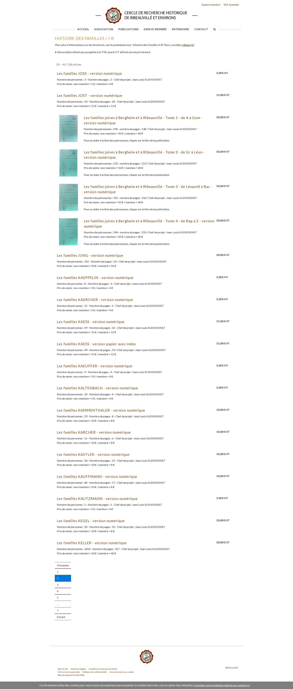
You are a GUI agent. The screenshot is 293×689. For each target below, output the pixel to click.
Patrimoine (180, 29)
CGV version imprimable (69, 672)
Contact (201, 29)
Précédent (63, 565)
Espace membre (211, 4)
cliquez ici (188, 44)
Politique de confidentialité (94, 672)
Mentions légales (78, 669)
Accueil (83, 29)
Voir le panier (231, 4)
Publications (128, 29)
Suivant (61, 616)
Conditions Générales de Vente (103, 669)
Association (103, 29)
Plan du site (63, 669)
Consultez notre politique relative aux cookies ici (222, 685)
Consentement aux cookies (121, 672)
